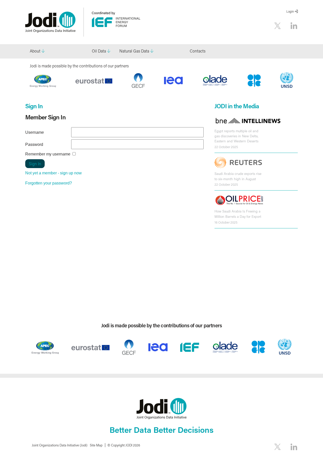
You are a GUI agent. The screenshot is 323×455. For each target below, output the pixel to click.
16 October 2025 (225, 222)
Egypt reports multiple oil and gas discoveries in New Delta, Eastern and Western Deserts (236, 136)
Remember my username (47, 154)
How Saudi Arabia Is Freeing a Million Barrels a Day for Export (237, 214)
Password (34, 144)
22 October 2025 (226, 147)
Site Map (96, 445)
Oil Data (99, 50)
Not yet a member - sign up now (53, 173)
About (35, 50)
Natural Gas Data (134, 50)
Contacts (197, 50)
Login (290, 11)
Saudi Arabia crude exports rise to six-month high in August (237, 176)
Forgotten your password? (48, 183)
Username (34, 132)
